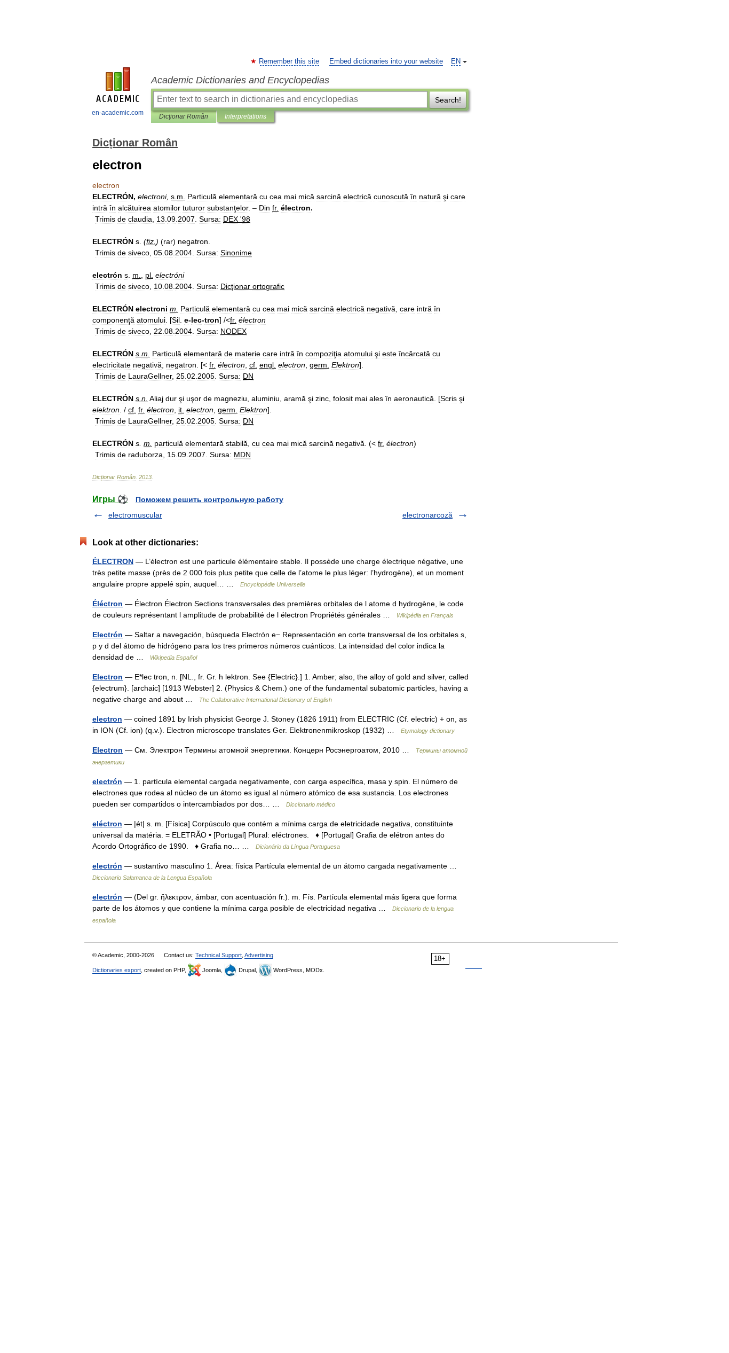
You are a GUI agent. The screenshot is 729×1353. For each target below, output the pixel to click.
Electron (107, 676)
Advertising (258, 955)
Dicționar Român (183, 116)
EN (456, 61)
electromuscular (135, 515)
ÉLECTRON (112, 561)
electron (107, 719)
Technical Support (218, 955)
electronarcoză (427, 515)
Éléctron (107, 603)
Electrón (107, 634)
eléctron (107, 823)
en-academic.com (118, 112)
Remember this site (289, 61)
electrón (107, 781)
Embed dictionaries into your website (386, 61)
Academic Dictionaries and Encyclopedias (240, 80)
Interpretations (245, 116)
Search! (448, 100)
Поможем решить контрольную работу (209, 499)
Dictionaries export (116, 970)
